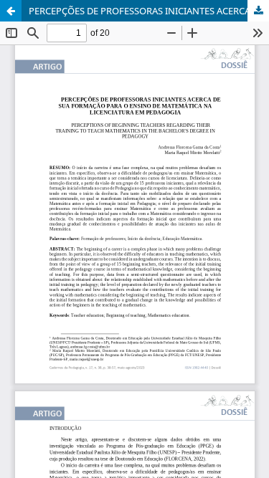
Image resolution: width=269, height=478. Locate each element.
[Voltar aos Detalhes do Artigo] (11, 10)
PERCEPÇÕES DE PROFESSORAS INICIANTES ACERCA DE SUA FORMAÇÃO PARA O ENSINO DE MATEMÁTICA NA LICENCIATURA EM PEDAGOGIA (149, 10)
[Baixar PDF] (258, 10)
